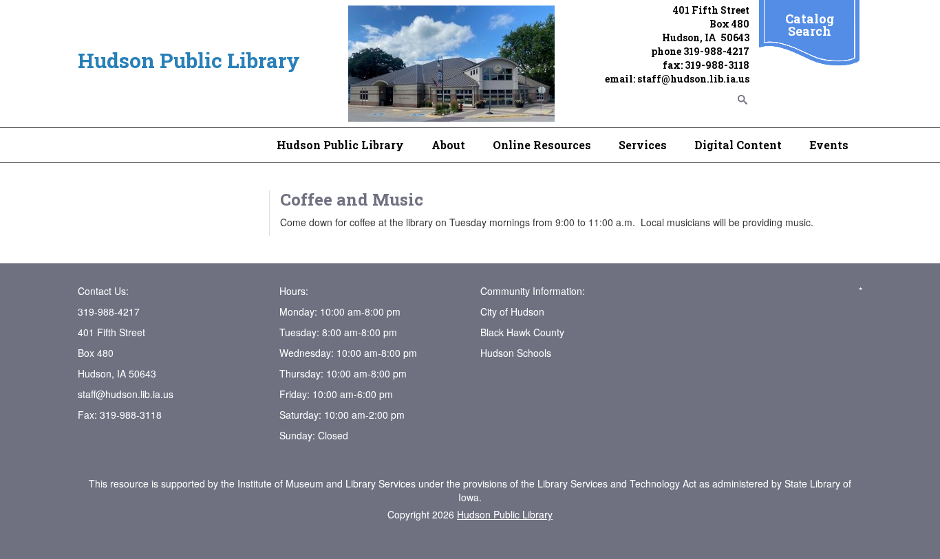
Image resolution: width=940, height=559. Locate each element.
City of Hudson (512, 311)
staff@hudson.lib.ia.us (693, 78)
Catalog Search (809, 24)
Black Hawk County (522, 332)
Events (828, 145)
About (448, 145)
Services (643, 145)
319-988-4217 (716, 51)
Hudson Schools (515, 353)
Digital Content (738, 145)
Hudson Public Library (340, 145)
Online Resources (542, 145)
